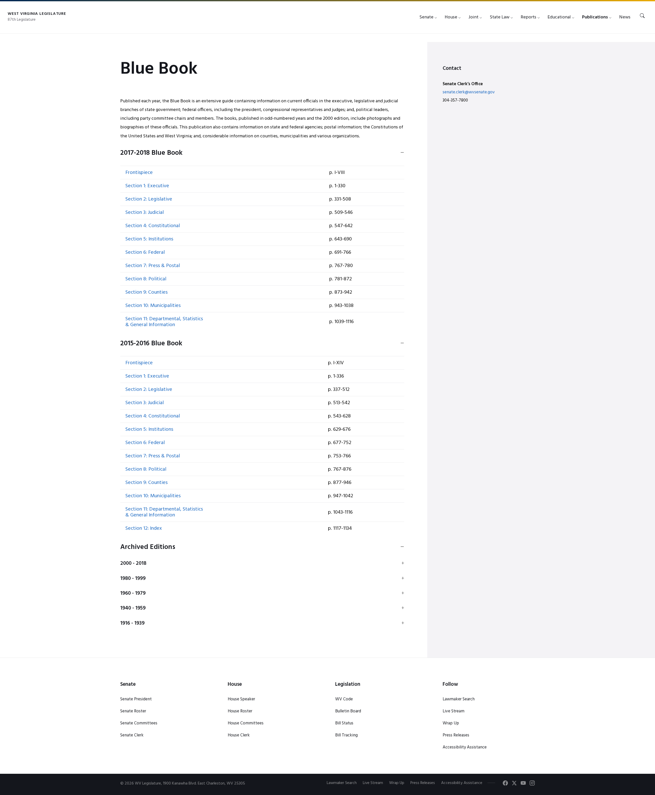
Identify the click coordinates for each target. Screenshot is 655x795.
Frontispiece (139, 173)
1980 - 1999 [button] (133, 578)
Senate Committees (138, 723)
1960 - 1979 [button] (133, 593)
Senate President (136, 699)
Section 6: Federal (145, 252)
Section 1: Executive (147, 186)
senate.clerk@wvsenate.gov (469, 92)
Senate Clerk (132, 735)
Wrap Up (451, 723)
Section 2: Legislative (148, 199)
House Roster (240, 711)
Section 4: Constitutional (152, 226)
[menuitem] (426, 17)
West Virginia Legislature (37, 13)
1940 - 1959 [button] (133, 608)
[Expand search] (642, 16)
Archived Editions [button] (147, 547)
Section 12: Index (143, 528)
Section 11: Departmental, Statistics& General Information (164, 322)
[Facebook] (505, 784)
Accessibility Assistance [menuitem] (461, 783)
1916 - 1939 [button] (132, 623)
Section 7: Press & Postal (152, 266)
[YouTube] (523, 784)
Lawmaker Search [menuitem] (342, 783)
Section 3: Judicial (144, 212)
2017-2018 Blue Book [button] (151, 153)
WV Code (344, 699)
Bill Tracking (346, 735)
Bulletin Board (348, 711)
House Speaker (241, 699)
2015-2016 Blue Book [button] (151, 344)
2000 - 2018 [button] (133, 563)
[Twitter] (514, 784)
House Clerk (239, 735)
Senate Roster (133, 711)
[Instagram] (532, 784)
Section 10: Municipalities (153, 306)
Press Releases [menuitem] (422, 783)
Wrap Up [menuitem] (396, 783)
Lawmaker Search (459, 699)
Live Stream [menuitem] (373, 783)
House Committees (246, 723)
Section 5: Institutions (149, 239)
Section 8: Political (145, 279)
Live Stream (453, 711)
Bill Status (344, 723)
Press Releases (456, 735)
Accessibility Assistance (465, 747)
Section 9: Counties (146, 292)
